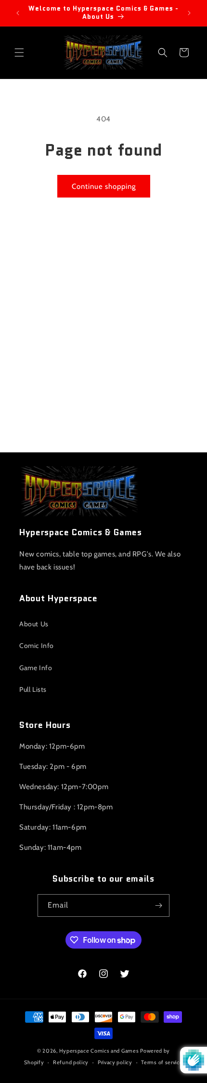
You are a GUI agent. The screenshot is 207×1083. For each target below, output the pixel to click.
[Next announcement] (189, 13)
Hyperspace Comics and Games (99, 1050)
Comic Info (36, 645)
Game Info (35, 667)
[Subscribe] (158, 905)
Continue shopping (104, 186)
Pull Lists (33, 689)
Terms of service (161, 1062)
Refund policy (71, 1062)
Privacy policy (115, 1062)
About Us (34, 624)
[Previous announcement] (17, 13)
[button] (19, 52)
